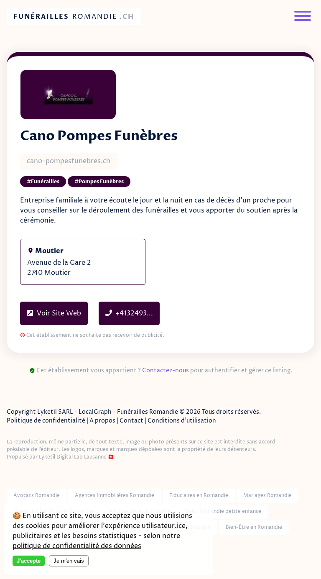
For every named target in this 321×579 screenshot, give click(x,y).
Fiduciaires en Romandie (198, 495)
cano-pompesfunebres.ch (68, 161)
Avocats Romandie (36, 495)
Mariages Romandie (267, 495)
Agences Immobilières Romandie (114, 495)
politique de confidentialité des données (77, 546)
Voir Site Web (58, 313)
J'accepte (29, 561)
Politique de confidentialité (46, 421)
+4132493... (134, 313)
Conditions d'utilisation (182, 421)
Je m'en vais (69, 561)
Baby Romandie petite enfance (223, 511)
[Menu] (302, 16)
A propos (102, 421)
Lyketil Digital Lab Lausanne (73, 457)
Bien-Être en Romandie (254, 527)
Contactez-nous (165, 370)
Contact (131, 421)
